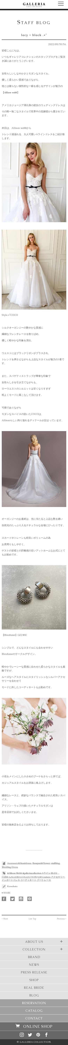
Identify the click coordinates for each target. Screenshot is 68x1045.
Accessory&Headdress (19, 862)
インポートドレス (11, 880)
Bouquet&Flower (41, 862)
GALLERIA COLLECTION (23, 876)
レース (47, 880)
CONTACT (34, 1018)
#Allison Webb (14, 872)
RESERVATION (34, 1003)
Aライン (46, 872)
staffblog (55, 862)
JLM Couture (44, 876)
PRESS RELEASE (34, 972)
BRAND (34, 957)
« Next (5, 918)
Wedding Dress (10, 866)
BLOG (34, 995)
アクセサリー (58, 876)
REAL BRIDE (34, 988)
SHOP (34, 980)
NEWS (34, 965)
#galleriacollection (31, 872)
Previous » (61, 918)
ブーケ (40, 880)
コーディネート (28, 880)
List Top (32, 918)
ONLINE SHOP (37, 1026)
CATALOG (34, 1011)
